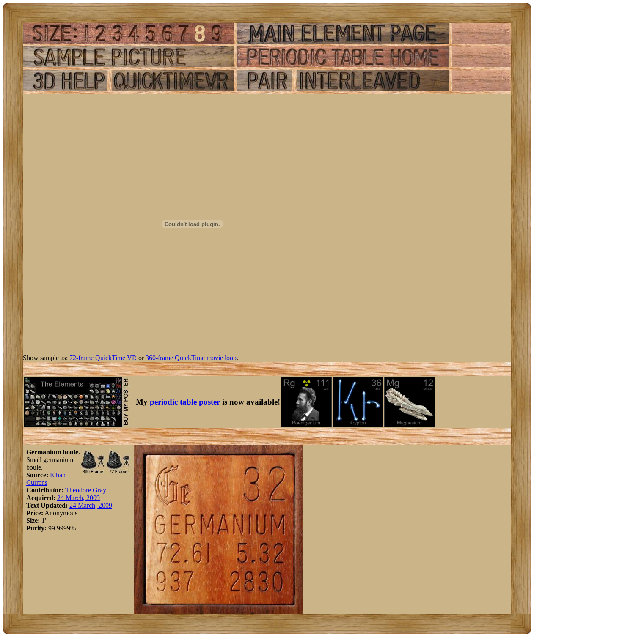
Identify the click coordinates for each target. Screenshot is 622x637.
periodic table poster (185, 401)
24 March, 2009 (78, 497)
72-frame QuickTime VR (103, 357)
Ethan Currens (46, 478)
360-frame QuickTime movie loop (191, 357)
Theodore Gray (85, 490)
